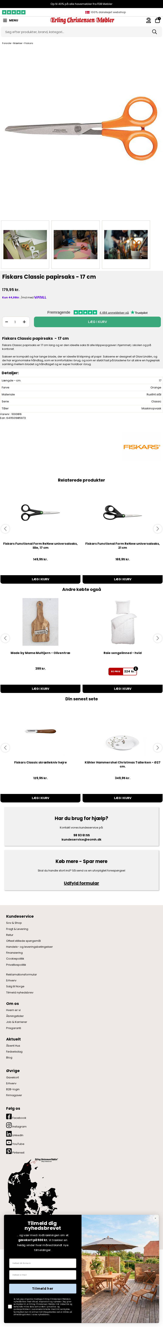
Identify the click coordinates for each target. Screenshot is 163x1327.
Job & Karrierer (16, 1022)
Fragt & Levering (17, 929)
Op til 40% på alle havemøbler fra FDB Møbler (81, 4)
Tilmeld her (42, 1288)
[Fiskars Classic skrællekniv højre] (40, 731)
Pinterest (18, 1153)
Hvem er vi (13, 1010)
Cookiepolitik (15, 959)
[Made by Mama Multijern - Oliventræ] (40, 622)
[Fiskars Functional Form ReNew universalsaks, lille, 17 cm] (40, 512)
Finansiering (14, 953)
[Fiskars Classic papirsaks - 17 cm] (81, 133)
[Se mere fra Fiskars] (142, 446)
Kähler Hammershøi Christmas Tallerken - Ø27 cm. (122, 764)
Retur (9, 935)
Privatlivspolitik (16, 965)
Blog (9, 1058)
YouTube (18, 1144)
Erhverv (11, 980)
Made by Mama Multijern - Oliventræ (40, 653)
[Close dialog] (155, 1218)
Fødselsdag (14, 1052)
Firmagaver (14, 1095)
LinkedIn (17, 1135)
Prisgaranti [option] (107, 12)
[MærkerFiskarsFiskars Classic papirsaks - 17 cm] (25, 244)
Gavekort (12, 1077)
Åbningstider (15, 1016)
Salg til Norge (15, 986)
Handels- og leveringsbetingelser (29, 947)
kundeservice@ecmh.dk (81, 839)
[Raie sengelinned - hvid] (123, 622)
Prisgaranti (13, 1028)
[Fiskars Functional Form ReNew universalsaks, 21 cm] (123, 512)
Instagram (19, 1127)
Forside (6, 43)
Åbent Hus (13, 1046)
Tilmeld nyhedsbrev (19, 993)
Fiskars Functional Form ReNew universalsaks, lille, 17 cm (40, 546)
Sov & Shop (14, 923)
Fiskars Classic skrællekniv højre (40, 762)
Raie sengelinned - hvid (123, 653)
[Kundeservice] (148, 20)
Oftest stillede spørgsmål (23, 941)
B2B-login (13, 1089)
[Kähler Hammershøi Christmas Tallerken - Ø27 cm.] (123, 731)
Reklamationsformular (21, 975)
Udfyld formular (81, 883)
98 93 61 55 (81, 835)
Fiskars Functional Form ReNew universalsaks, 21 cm (122, 546)
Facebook (19, 1118)
